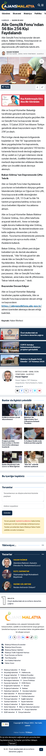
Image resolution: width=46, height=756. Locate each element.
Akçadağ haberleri (11, 672)
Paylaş (7, 87)
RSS (6, 724)
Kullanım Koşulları (27, 675)
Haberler (5, 20)
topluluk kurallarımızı (23, 521)
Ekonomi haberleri (25, 694)
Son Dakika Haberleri (13, 660)
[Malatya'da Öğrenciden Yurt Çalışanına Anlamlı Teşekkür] (34, 410)
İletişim (26, 686)
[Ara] (39, 5)
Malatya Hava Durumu (13, 647)
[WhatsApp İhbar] (36, 637)
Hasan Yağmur (21, 377)
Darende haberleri (11, 683)
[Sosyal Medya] (17, 391)
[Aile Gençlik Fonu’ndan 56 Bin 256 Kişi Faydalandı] (23, 70)
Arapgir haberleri (10, 675)
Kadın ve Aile (17, 20)
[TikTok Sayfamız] (31, 637)
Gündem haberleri (29, 691)
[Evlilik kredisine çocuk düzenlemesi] (12, 410)
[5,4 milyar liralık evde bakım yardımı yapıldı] (34, 434)
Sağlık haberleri (27, 699)
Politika (38, 14)
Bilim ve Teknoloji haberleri (29, 707)
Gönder (7, 513)
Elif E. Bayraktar (21, 571)
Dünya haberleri (24, 712)
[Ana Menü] (42, 5)
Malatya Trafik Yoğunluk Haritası (17, 652)
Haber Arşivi (9, 663)
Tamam (12, 744)
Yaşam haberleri (27, 701)
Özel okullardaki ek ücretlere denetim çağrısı (24, 602)
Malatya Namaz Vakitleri (14, 650)
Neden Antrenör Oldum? (24, 587)
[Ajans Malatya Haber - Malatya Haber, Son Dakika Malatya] (18, 5)
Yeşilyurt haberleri (11, 704)
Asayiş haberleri (31, 709)
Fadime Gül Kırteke (22, 584)
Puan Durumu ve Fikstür (14, 655)
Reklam (25, 688)
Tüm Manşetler (10, 658)
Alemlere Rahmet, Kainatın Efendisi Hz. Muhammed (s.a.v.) (26, 564)
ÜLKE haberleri (9, 712)
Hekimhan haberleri (11, 691)
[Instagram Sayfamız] (30, 391)
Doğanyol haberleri (11, 688)
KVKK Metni (26, 683)
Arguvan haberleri (11, 678)
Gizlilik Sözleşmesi (28, 678)
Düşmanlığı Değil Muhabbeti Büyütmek (25, 576)
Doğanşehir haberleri (12, 686)
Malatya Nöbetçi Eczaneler (15, 645)
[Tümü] (43, 545)
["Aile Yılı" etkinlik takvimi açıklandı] (34, 457)
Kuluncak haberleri (11, 696)
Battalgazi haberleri (11, 680)
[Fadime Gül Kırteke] (6, 586)
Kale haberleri (9, 694)
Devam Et (18, 386)
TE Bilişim (28, 732)
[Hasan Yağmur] (7, 376)
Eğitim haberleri (27, 704)
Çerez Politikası (29, 680)
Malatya (28, 14)
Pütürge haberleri (10, 699)
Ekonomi (17, 14)
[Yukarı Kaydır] (41, 749)
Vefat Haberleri (10, 707)
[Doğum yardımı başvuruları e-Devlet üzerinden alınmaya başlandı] (12, 434)
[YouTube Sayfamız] (39, 391)
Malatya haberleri (10, 670)
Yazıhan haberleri (10, 701)
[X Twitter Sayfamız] (26, 391)
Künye (23, 670)
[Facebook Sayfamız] (22, 391)
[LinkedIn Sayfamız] (35, 391)
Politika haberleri (28, 696)
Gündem (6, 14)
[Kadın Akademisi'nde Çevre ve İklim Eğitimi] (12, 457)
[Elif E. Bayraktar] (6, 574)
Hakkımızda (26, 672)
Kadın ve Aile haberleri (12, 709)
